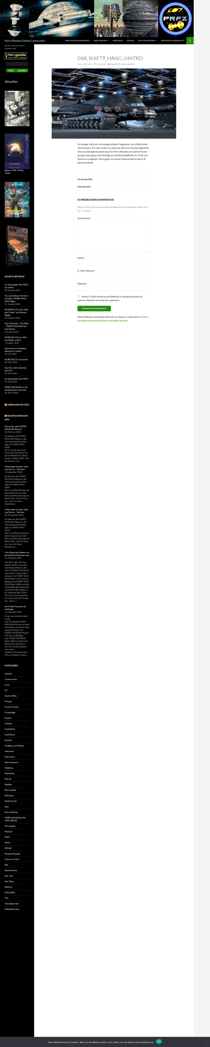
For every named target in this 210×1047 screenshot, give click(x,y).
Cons (7, 684)
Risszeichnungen (12, 853)
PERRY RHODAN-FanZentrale (77, 41)
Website (81, 283)
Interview (9, 751)
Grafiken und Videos (14, 745)
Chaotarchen (11, 679)
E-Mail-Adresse (86, 270)
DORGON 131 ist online (16, 359)
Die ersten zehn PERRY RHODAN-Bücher (16, 427)
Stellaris (8, 887)
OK (158, 1041)
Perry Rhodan (100, 41)
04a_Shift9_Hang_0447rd (122, 64)
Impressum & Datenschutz (172, 41)
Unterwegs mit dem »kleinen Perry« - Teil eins (17, 510)
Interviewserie (11, 762)
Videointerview (12, 909)
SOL (6, 864)
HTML (21, 170)
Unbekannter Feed (18, 404)
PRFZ (7, 837)
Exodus (8, 718)
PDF (14, 170)
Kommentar (84, 218)
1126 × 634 (100, 64)
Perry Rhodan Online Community (25, 40)
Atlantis (8, 673)
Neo (7, 806)
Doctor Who (11, 695)
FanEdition (10, 729)
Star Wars (9, 881)
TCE (6, 898)
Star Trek (9, 876)
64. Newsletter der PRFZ (16, 378)
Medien (8, 784)
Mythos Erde (11, 801)
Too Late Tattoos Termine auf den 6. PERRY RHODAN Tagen (16, 298)
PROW (8, 848)
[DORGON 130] (17, 151)
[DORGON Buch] (17, 245)
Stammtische (11, 870)
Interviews (10, 756)
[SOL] (17, 108)
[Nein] (206, 1041)
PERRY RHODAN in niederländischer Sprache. (16, 388)
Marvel (8, 779)
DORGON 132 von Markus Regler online (16, 338)
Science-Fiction (12, 859)
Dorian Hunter (12, 707)
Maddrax (9, 767)
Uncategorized (11, 903)
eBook (8, 170)
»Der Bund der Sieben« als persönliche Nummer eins (17, 553)
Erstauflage (10, 712)
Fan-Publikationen (146, 41)
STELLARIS (10, 892)
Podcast (8, 831)
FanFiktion (10, 734)
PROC (8, 842)
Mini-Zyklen (10, 790)
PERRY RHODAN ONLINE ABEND (15, 819)
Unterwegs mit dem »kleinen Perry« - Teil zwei (17, 468)
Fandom (8, 723)
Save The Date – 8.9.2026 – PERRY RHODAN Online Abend (16, 326)
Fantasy (8, 740)
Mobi (7, 173)
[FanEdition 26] (17, 199)
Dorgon (130, 41)
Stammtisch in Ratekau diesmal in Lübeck (15, 349)
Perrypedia (118, 41)
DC (6, 690)
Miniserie (9, 795)
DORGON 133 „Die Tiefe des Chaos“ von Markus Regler (16, 312)
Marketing (9, 773)
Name (81, 257)
